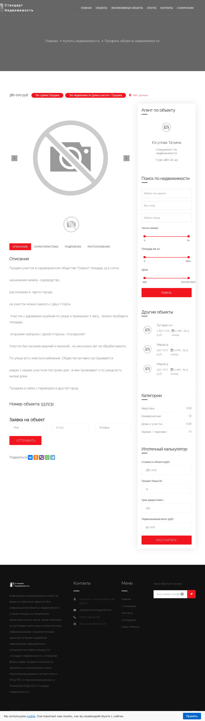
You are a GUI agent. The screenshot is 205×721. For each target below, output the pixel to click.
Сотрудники (129, 619)
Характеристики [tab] (46, 246)
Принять (192, 716)
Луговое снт (165, 325)
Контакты (166, 8)
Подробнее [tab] (73, 246)
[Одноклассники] (35, 457)
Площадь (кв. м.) (151, 248)
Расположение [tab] (99, 246)
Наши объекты (130, 626)
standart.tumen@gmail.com (95, 609)
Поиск (166, 292)
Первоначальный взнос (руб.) (158, 519)
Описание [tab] (20, 246)
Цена (145, 269)
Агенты (151, 8)
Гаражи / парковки (154, 431)
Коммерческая (151, 416)
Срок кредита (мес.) (153, 500)
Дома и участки (152, 424)
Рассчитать (166, 540)
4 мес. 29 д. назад (180, 332)
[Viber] (41, 457)
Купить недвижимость (81, 41)
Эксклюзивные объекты (127, 8)
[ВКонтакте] (30, 457)
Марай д (162, 344)
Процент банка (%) (152, 481)
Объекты (101, 8)
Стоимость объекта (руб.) (156, 462)
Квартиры (148, 408)
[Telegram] (52, 457)
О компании (185, 8)
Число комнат (150, 228)
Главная (86, 8)
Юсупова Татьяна (166, 142)
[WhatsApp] (47, 457)
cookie (31, 716)
